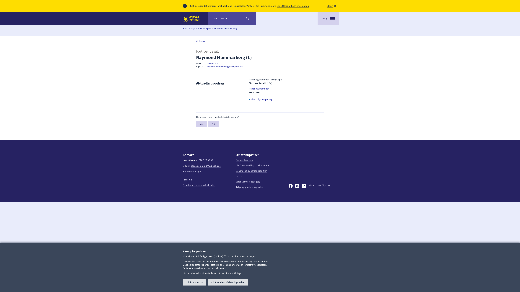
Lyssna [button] (202, 41)
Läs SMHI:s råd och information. (293, 5)
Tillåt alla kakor (194, 282)
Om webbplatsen (244, 160)
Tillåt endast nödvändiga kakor (228, 282)
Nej (213, 123)
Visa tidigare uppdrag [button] (261, 99)
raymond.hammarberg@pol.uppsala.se (225, 66)
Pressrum (188, 179)
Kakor (239, 176)
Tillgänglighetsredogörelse (249, 187)
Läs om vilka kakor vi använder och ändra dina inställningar (212, 273)
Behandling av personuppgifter (251, 170)
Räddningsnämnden (259, 88)
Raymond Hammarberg (226, 28)
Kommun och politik (203, 28)
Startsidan (188, 28)
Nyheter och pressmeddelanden (199, 185)
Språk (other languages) (248, 181)
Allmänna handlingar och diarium (252, 165)
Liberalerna (212, 63)
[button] (331, 6)
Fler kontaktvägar (192, 171)
